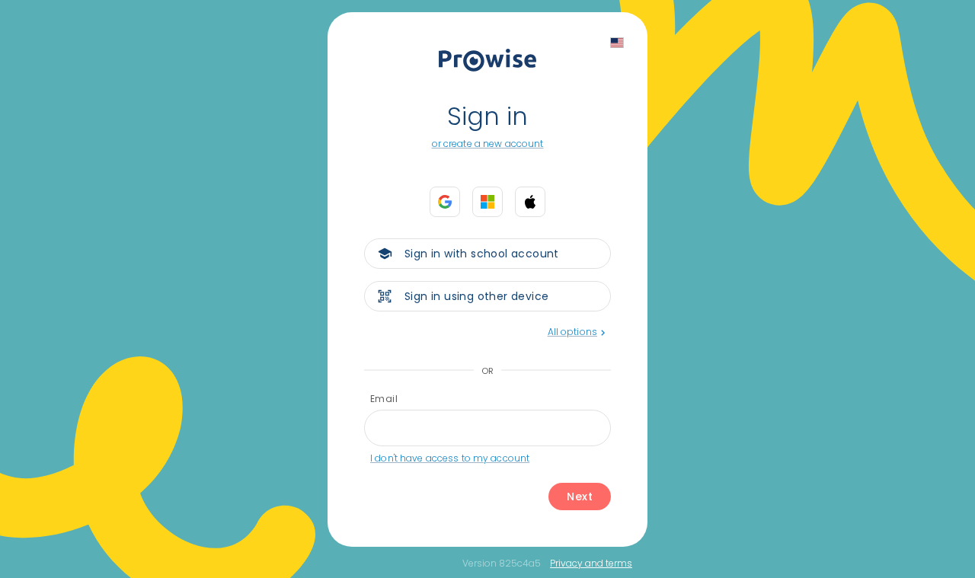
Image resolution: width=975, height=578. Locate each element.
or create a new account (488, 143)
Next (580, 496)
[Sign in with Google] (445, 202)
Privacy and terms (591, 563)
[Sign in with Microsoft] (487, 202)
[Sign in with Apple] (530, 202)
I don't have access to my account (449, 458)
